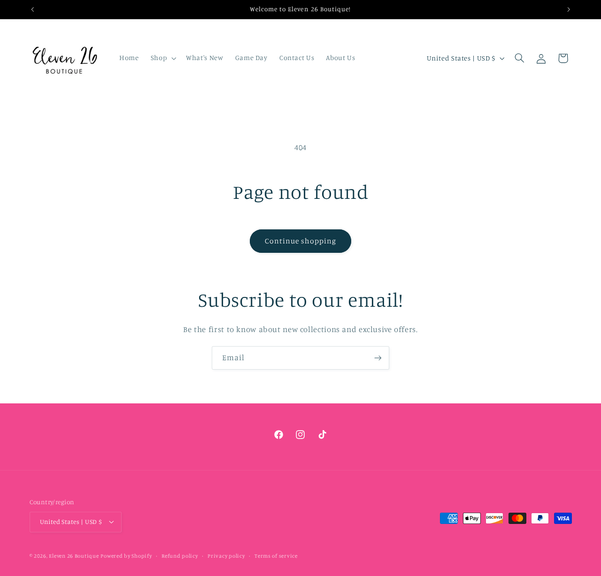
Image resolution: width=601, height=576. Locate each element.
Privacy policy (226, 556)
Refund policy (180, 556)
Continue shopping (301, 240)
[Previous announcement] (32, 9)
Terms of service (276, 556)
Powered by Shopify (126, 556)
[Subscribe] (378, 357)
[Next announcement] (568, 9)
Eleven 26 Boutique (74, 556)
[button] (162, 58)
